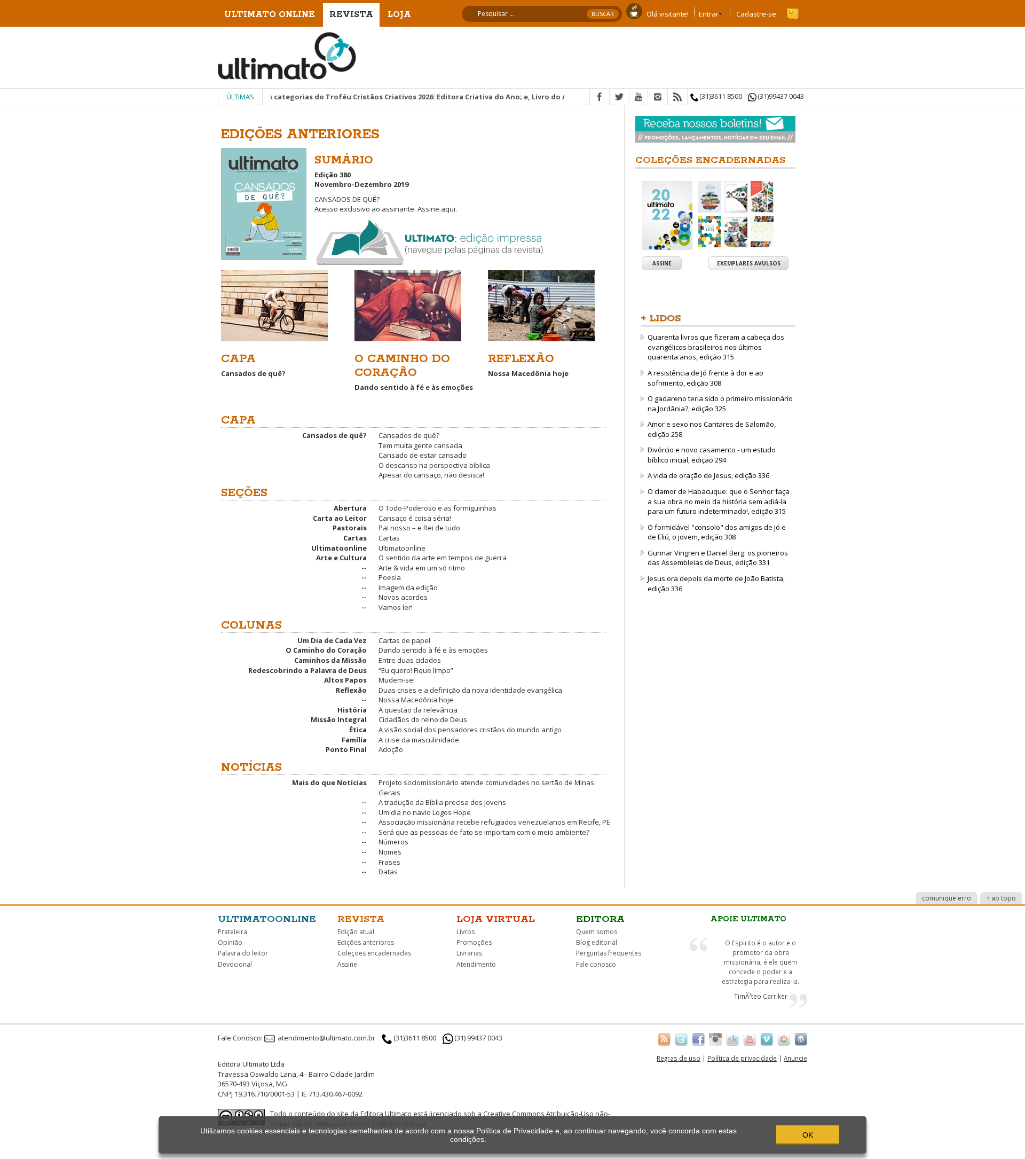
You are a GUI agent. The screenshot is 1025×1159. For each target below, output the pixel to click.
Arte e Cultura (341, 557)
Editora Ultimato (386, 1113)
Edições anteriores (365, 942)
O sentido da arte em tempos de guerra (443, 557)
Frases (389, 862)
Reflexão (351, 690)
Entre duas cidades (410, 660)
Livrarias (469, 953)
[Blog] (800, 1039)
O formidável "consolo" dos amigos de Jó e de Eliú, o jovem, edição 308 (717, 532)
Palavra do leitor (243, 953)
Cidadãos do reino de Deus (423, 719)
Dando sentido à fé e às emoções (433, 650)
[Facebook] (599, 97)
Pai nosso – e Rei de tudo (419, 527)
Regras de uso (678, 1058)
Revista (351, 14)
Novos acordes (403, 597)
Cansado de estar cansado (423, 455)
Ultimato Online (269, 14)
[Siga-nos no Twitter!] (681, 1039)
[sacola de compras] (794, 9)
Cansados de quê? (334, 435)
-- (364, 568)
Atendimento (476, 964)
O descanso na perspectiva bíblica (434, 465)
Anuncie (795, 1058)
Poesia (390, 577)
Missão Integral (339, 719)
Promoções (474, 942)
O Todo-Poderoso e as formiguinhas (437, 508)
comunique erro (946, 898)
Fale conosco (596, 964)
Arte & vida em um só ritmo (422, 568)
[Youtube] (638, 97)
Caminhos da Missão (330, 660)
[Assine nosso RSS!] (664, 1039)
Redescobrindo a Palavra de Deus (307, 670)
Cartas (355, 538)
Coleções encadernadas (374, 953)
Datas (388, 871)
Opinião (230, 942)
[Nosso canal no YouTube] (749, 1039)
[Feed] (677, 97)
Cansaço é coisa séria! (415, 518)
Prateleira (232, 931)
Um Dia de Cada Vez (332, 640)
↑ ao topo (1001, 898)
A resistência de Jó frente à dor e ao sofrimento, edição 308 (705, 378)
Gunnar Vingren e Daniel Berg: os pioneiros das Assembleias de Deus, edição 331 (718, 558)
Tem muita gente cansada (420, 445)
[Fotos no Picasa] (783, 1039)
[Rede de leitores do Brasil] (732, 1039)
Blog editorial (596, 942)
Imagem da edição (408, 587)
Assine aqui (436, 209)
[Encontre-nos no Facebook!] (698, 1039)
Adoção (391, 749)
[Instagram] (657, 97)
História (352, 710)
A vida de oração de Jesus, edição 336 (708, 475)
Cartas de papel (404, 640)
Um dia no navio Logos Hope (425, 812)
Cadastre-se (756, 14)
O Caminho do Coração (326, 650)
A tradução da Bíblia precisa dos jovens (442, 802)
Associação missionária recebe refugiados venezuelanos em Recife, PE (494, 822)
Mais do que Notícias (329, 782)
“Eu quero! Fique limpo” (416, 670)
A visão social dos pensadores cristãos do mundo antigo (470, 729)
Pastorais (350, 527)
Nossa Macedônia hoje (416, 699)
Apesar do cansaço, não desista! (431, 475)
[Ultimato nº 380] (263, 202)
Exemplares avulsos (748, 263)
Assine (662, 263)
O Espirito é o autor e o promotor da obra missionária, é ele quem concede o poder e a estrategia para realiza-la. (760, 961)
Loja (399, 14)
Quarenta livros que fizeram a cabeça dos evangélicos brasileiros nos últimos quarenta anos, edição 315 (716, 347)
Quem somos (596, 931)
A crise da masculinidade (419, 740)
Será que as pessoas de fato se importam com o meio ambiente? (484, 832)
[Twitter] (619, 97)
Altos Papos (345, 680)
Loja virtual (495, 919)
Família (354, 740)
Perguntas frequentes (608, 953)
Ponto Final (346, 749)
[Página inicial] (287, 55)
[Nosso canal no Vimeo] (766, 1039)
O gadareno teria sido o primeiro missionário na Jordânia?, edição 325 (720, 403)
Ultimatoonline (339, 548)
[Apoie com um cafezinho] (634, 10)
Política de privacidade (742, 1058)
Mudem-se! (397, 680)
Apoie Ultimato (748, 919)
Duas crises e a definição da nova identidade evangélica (470, 690)
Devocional (235, 964)
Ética (358, 729)
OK (807, 1135)
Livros (465, 931)
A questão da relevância (418, 710)
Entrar (709, 14)
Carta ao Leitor (340, 518)
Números (393, 842)
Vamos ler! (396, 607)
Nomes (390, 852)
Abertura (350, 508)
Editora (600, 919)
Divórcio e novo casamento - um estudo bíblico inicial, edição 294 (712, 455)
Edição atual (355, 931)
